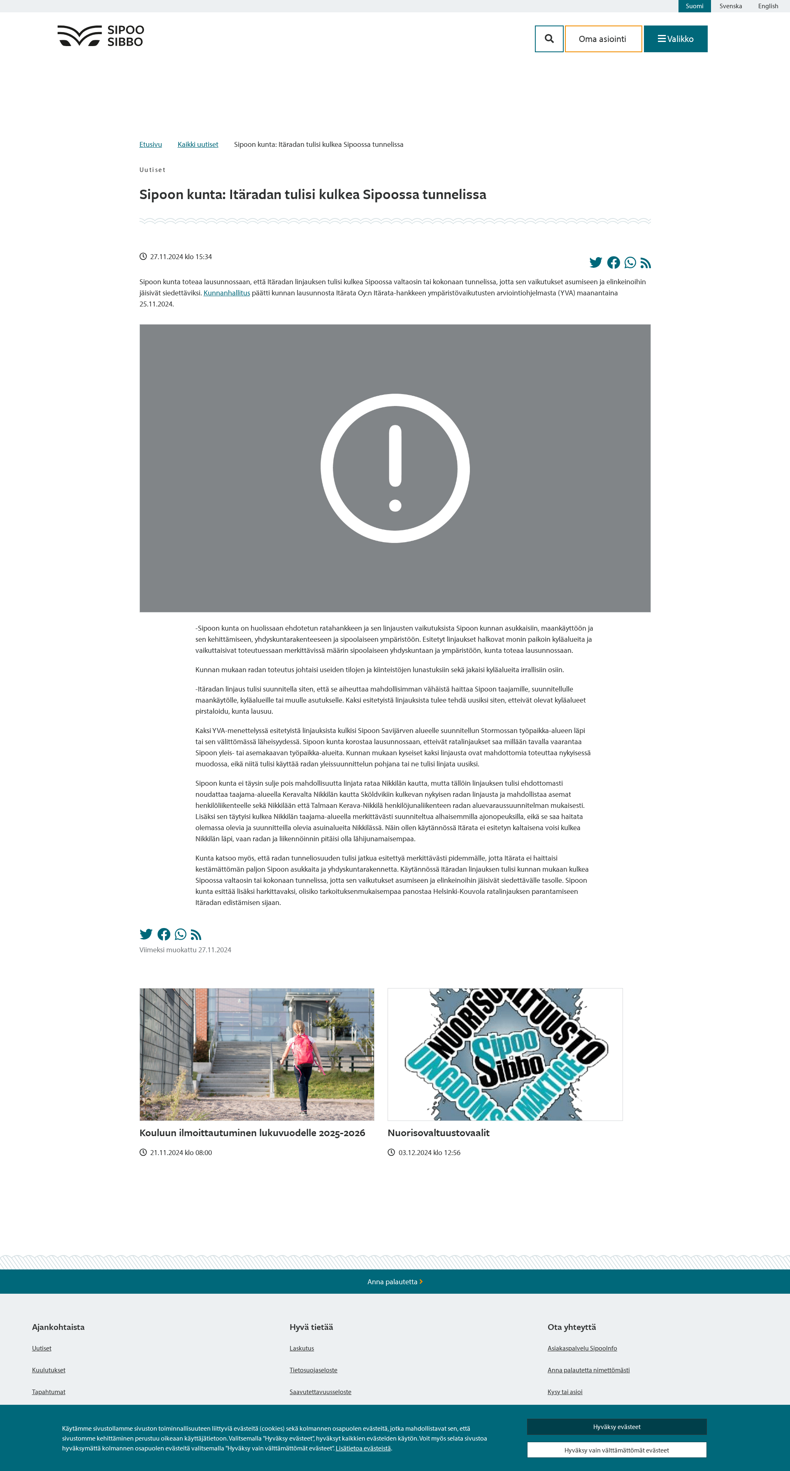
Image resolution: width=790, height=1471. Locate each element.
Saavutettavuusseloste (320, 1391)
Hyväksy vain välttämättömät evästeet (617, 1450)
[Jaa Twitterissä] (595, 265)
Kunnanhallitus (227, 292)
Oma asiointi (603, 38)
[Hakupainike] (549, 39)
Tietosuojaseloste (313, 1370)
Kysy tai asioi (565, 1391)
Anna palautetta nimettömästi (589, 1370)
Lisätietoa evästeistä (363, 1448)
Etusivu (150, 144)
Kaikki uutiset (198, 144)
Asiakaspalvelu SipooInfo (582, 1348)
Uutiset (41, 1348)
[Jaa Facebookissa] (613, 265)
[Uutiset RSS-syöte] (646, 265)
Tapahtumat (48, 1391)
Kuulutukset (48, 1370)
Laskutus (302, 1348)
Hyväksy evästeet (617, 1426)
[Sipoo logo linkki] (101, 43)
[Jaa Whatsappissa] (630, 265)
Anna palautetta (393, 1281)
